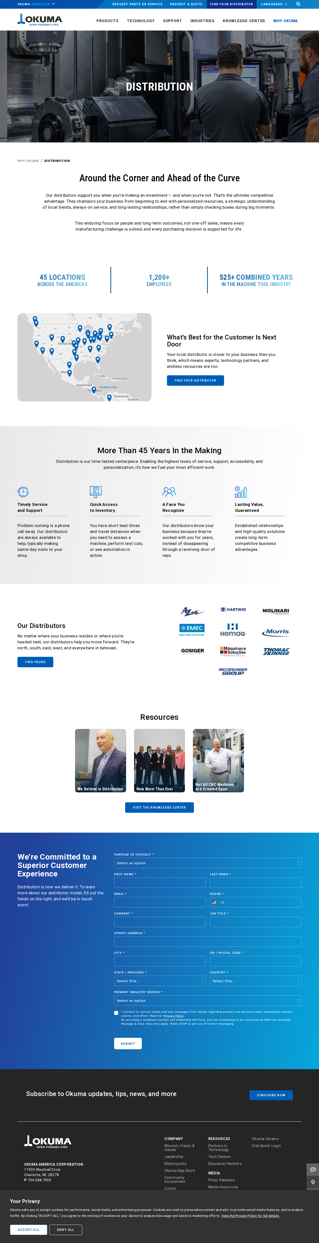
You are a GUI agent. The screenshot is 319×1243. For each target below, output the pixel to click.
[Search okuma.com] (298, 4)
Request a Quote (186, 4)
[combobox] (217, 902)
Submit (128, 1044)
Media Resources (223, 1187)
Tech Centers (219, 1157)
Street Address (129, 933)
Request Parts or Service (137, 4)
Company (123, 913)
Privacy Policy (174, 1015)
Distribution (57, 161)
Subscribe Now (271, 1095)
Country (219, 972)
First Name (125, 874)
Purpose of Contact (134, 854)
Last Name (220, 874)
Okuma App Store (179, 1171)
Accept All (29, 1230)
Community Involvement (174, 1180)
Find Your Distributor (231, 4)
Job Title (219, 913)
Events (170, 1189)
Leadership (173, 1157)
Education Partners (225, 1164)
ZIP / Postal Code (227, 953)
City (119, 953)
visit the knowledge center (159, 807)
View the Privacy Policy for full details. (250, 1216)
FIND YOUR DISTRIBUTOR (195, 380)
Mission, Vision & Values (179, 1148)
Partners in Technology (218, 1148)
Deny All (66, 1230)
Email (120, 894)
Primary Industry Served (138, 992)
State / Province (130, 972)
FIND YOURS (35, 662)
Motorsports (175, 1164)
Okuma (33, 4)
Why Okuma (28, 161)
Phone (217, 894)
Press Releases (221, 1180)
